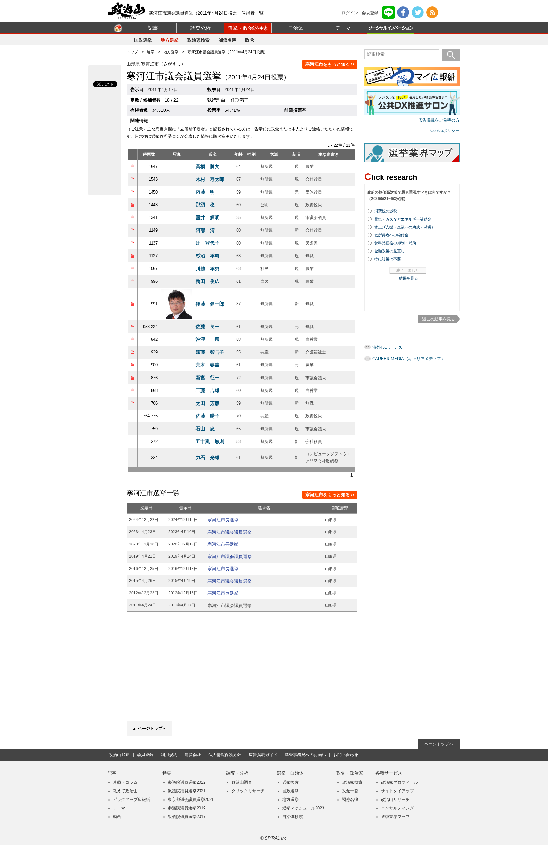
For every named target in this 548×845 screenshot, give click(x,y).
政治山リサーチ (395, 799)
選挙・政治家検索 (248, 28)
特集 (166, 773)
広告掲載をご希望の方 (439, 120)
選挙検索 (290, 782)
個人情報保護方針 (224, 754)
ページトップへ (438, 744)
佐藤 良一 (207, 326)
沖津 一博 (207, 339)
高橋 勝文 (207, 166)
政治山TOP (119, 754)
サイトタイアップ (397, 791)
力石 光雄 (207, 457)
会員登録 (370, 12)
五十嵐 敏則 (210, 441)
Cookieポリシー (445, 130)
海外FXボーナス (387, 347)
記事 (153, 28)
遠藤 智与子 (210, 352)
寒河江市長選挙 (222, 519)
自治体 (295, 28)
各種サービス (388, 773)
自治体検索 (292, 817)
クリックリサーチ (248, 791)
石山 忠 (205, 428)
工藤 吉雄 (207, 390)
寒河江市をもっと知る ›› (329, 64)
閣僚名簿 (227, 40)
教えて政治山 (125, 791)
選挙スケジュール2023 (303, 808)
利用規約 (169, 754)
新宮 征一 (207, 377)
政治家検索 (198, 40)
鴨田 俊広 (207, 281)
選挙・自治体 (290, 773)
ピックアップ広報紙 (131, 799)
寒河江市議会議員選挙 (229, 532)
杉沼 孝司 (207, 255)
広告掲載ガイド (263, 754)
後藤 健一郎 (210, 304)
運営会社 (193, 754)
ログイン (350, 12)
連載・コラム (125, 782)
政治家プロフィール (399, 782)
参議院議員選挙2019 (187, 808)
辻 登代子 (207, 243)
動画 (117, 817)
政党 (249, 40)
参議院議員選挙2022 (187, 782)
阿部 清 (205, 230)
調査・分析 (237, 773)
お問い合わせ (345, 754)
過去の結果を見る (438, 319)
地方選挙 (170, 40)
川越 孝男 (207, 268)
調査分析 (200, 28)
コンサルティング (397, 808)
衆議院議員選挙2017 (187, 817)
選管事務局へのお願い (305, 754)
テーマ (343, 28)
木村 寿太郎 (210, 179)
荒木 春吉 (207, 364)
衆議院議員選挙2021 (187, 791)
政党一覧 (350, 791)
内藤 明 (205, 192)
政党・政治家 (349, 773)
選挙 (150, 52)
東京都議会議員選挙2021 (191, 799)
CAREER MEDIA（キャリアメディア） (408, 358)
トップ (132, 52)
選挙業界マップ (395, 817)
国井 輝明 (207, 217)
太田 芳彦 (207, 403)
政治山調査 (242, 782)
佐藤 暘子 (207, 416)
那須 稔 (205, 204)
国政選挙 (143, 40)
